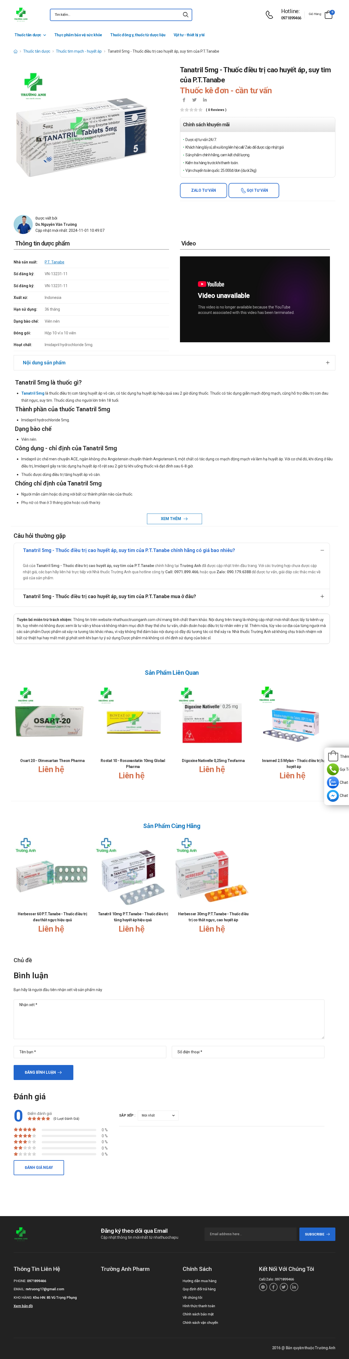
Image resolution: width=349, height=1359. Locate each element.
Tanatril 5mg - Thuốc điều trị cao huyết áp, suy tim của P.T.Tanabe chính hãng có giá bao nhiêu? (129, 550)
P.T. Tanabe (54, 262)
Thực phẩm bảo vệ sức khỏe (78, 35)
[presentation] (326, 737)
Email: (19, 1289)
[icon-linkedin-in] (205, 100)
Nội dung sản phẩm (44, 362)
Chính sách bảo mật (198, 1314)
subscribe (314, 1234)
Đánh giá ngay (39, 1167)
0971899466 (291, 18)
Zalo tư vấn (203, 190)
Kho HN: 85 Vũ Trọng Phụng (55, 1297)
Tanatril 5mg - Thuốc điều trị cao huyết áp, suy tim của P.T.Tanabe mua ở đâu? (109, 596)
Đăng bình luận (40, 1072)
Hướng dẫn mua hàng (199, 1281)
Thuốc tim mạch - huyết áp (79, 51)
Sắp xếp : (127, 1115)
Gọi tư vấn (257, 190)
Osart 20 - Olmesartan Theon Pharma (52, 760)
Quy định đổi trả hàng (199, 1289)
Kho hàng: (23, 1297)
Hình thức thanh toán (199, 1306)
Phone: (20, 1281)
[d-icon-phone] (270, 15)
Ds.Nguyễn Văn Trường (56, 224)
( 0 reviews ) (216, 110)
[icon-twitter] (194, 100)
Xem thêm (171, 519)
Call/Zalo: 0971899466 (276, 1279)
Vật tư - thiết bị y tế (189, 35)
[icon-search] (185, 15)
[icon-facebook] (184, 100)
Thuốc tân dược (27, 35)
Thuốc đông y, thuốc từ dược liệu (138, 35)
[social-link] (263, 1287)
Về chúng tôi (192, 1297)
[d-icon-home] (15, 51)
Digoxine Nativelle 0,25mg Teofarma (213, 760)
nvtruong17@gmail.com (45, 1289)
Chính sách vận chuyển (200, 1323)
